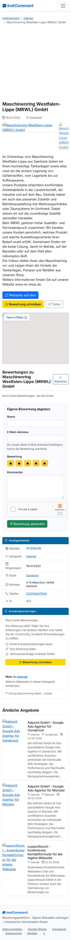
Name (11, 416)
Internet (28, 18)
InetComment (20, 5)
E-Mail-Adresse (17, 432)
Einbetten (61, 381)
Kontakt (32, 933)
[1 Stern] (10, 463)
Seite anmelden (12, 929)
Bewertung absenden (29, 524)
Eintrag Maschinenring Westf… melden (30, 693)
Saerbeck (32, 575)
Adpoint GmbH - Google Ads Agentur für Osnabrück (46, 726)
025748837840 (36, 593)
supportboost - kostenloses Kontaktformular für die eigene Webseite (45, 852)
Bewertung (14, 456)
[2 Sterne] (19, 463)
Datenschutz (14, 933)
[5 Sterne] (44, 463)
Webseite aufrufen (22, 295)
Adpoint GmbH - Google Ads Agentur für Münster (46, 788)
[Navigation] (63, 6)
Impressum (59, 929)
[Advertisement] (35, 62)
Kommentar (15, 472)
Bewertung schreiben (25, 304)
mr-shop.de (33, 547)
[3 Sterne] (27, 463)
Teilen (56, 304)
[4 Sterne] (36, 463)
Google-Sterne (37, 929)
